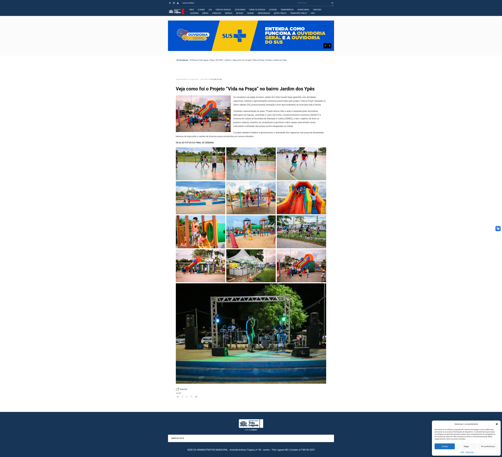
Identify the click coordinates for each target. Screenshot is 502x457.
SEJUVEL (219, 79)
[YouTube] (178, 3)
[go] (332, 3)
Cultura (213, 79)
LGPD (462, 452)
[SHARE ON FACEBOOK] (182, 397)
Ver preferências (488, 446)
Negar (466, 446)
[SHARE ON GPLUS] (187, 397)
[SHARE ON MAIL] (196, 397)
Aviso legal (470, 452)
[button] (496, 424)
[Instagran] (174, 3)
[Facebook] (170, 3)
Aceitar (445, 446)
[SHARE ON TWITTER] (178, 397)
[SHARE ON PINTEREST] (191, 397)
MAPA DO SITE (177, 438)
